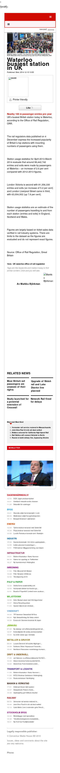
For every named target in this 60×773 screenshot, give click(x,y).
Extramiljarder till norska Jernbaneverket (27, 632)
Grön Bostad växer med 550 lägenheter (27, 600)
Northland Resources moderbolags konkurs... (29, 649)
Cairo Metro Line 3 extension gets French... (29, 707)
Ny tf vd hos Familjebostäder (23, 722)
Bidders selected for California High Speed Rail (30, 432)
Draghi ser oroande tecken (22, 483)
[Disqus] (30, 325)
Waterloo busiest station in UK (28, 63)
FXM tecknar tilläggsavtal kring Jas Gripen (28, 548)
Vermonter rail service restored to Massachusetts (31, 427)
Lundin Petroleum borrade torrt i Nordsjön (28, 533)
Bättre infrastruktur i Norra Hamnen (26, 556)
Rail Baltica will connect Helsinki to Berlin (28, 435)
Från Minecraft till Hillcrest (22, 571)
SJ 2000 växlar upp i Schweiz (24, 635)
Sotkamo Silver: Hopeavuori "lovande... (27, 646)
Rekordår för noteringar (21, 504)
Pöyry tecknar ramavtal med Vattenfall (27, 530)
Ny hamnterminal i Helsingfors (24, 562)
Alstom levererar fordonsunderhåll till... (27, 661)
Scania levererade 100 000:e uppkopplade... (29, 542)
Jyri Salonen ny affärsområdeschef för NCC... (29, 658)
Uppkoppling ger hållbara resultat (25, 693)
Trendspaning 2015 (20, 577)
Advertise (51, 30)
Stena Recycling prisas (21, 603)
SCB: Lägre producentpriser (23, 498)
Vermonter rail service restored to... (25, 701)
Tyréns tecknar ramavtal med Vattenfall (27, 528)
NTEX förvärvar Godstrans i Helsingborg (27, 675)
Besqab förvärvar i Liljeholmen (24, 519)
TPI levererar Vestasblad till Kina (25, 614)
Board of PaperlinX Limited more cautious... (29, 591)
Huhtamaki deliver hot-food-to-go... (26, 588)
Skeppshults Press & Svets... (23, 690)
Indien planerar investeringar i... (24, 545)
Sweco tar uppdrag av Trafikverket (25, 559)
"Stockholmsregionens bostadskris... (26, 719)
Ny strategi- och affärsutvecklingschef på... (28, 629)
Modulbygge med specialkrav (23, 716)
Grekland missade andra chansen (25, 501)
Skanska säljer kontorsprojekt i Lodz (26, 513)
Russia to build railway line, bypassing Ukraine (30, 438)
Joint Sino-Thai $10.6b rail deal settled (27, 430)
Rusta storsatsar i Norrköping (23, 678)
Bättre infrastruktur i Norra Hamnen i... (27, 672)
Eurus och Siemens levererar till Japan (27, 620)
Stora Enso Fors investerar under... (26, 664)
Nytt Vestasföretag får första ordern (26, 617)
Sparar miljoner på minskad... (23, 606)
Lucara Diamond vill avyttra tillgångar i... (27, 643)
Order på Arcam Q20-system (23, 687)
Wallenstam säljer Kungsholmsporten (26, 516)
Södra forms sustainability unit (24, 585)
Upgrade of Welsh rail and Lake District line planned (41, 385)
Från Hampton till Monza (22, 574)
